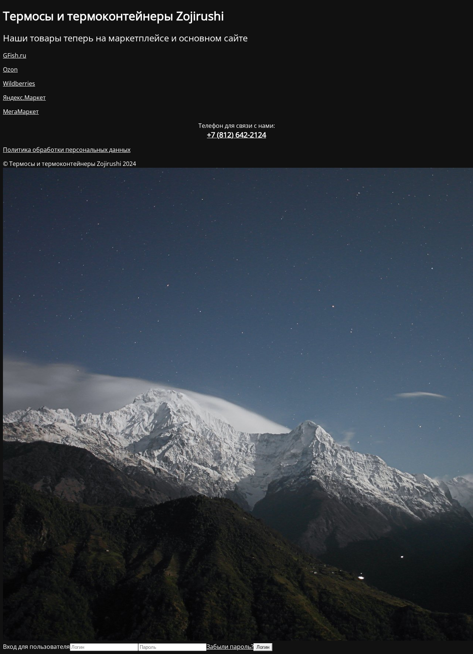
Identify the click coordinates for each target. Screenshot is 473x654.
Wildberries (19, 83)
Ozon (10, 69)
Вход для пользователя (36, 647)
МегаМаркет (21, 112)
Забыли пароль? (230, 647)
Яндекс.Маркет (24, 97)
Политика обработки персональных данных (66, 150)
